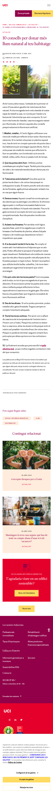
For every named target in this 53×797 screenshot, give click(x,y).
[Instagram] (9, 720)
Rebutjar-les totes (26, 787)
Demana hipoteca (42, 13)
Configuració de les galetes (26, 773)
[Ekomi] (9, 731)
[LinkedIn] (15, 720)
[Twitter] (21, 720)
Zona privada (23, 13)
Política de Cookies (15, 762)
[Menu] (48, 5)
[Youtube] (27, 720)
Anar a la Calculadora (26, 593)
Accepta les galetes (26, 779)
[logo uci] (26, 711)
